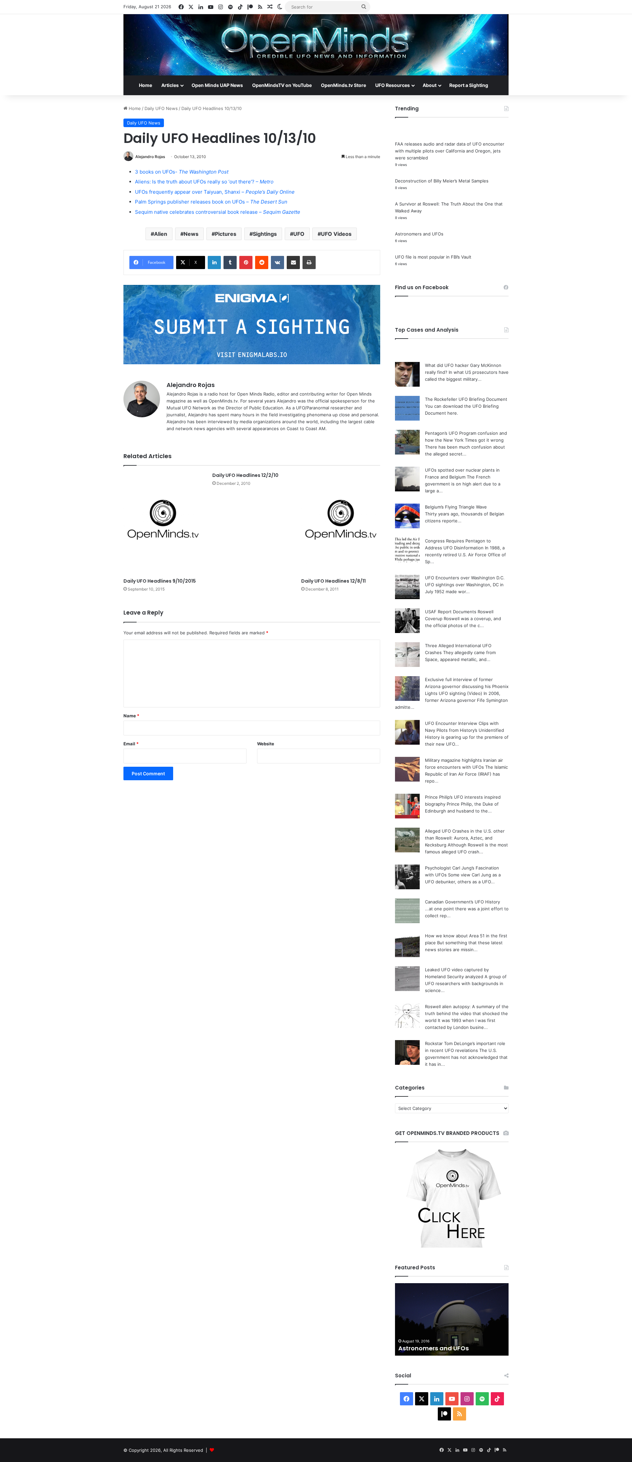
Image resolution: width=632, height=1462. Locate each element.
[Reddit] (261, 262)
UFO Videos (336, 234)
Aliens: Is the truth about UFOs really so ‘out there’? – (204, 182)
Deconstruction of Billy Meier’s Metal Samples (441, 180)
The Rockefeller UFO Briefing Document (466, 399)
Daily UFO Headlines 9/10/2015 (159, 581)
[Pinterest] (245, 262)
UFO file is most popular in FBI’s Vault (433, 257)
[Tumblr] (230, 262)
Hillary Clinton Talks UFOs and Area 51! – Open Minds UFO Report (451, 1344)
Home (145, 85)
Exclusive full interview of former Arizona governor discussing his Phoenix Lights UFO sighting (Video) (467, 686)
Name (131, 715)
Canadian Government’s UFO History (462, 901)
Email (131, 743)
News (191, 234)
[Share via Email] (293, 262)
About (429, 85)
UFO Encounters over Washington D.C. (465, 577)
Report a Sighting (468, 85)
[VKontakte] (277, 262)
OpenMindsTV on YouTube (282, 85)
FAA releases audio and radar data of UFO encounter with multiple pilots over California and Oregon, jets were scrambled (449, 150)
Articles (170, 85)
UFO (298, 234)
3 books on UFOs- (181, 172)
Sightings (265, 234)
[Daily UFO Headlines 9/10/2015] (162, 523)
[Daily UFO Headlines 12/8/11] (340, 523)
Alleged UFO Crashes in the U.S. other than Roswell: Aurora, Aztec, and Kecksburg (465, 837)
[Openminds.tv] (316, 44)
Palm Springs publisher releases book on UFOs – (211, 202)
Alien (160, 234)
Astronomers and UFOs (419, 233)
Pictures (225, 234)
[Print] (309, 262)
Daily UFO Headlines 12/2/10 (245, 475)
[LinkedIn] (214, 262)
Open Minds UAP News (217, 85)
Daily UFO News (161, 108)
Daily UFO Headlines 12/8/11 (333, 581)
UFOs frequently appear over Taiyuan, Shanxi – (215, 192)
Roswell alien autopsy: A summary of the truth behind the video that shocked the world (467, 1013)
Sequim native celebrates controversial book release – (217, 212)
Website (265, 743)
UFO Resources (392, 85)
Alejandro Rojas (150, 156)
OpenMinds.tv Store (343, 85)
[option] (452, 1319)
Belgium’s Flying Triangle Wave (456, 507)
